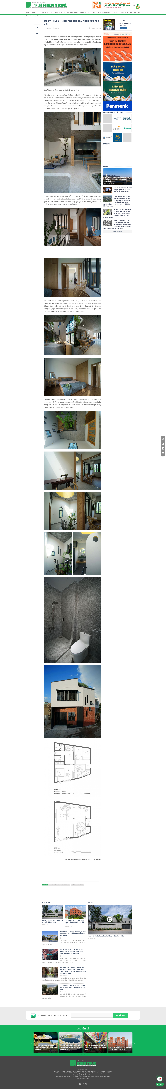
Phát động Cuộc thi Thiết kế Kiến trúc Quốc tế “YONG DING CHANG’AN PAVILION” (116, 179)
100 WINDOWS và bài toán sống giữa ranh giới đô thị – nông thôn (75, 922)
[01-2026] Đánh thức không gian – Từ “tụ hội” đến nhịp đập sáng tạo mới (96, 1048)
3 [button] (84, 1055)
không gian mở (65, 884)
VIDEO (90, 903)
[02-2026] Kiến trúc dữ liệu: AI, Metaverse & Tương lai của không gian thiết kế (71, 1048)
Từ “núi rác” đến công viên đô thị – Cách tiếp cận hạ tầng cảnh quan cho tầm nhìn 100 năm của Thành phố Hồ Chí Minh (117, 213)
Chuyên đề (58, 12)
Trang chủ (29, 16)
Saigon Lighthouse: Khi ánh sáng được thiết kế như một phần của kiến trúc (123, 189)
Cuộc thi (83, 12)
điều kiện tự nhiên (54, 884)
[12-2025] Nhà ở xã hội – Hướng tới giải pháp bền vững (120, 1049)
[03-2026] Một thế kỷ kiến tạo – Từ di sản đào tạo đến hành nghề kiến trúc (46, 1048)
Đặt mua (123, 28)
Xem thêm (117, 232)
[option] (46, 1042)
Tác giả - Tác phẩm (38, 16)
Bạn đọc (116, 12)
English (133, 12)
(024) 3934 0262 (94, 1076)
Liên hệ (123, 12)
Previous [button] (32, 1043)
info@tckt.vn (106, 1076)
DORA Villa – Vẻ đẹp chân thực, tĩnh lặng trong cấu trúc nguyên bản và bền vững (73, 933)
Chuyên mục (45, 12)
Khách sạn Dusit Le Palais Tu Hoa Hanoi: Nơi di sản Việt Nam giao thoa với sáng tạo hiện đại (71, 951)
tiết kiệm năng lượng (77, 884)
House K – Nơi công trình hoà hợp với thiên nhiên (52, 921)
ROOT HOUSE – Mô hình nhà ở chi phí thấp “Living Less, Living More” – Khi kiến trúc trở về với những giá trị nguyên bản (73, 970)
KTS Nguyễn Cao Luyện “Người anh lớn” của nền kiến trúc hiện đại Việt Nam (73, 987)
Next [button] (134, 1043)
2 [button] (82, 1055)
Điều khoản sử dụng (83, 1078)
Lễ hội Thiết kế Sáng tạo (100, 12)
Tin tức (34, 12)
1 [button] (79, 1055)
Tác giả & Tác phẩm (71, 12)
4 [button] (87, 1055)
